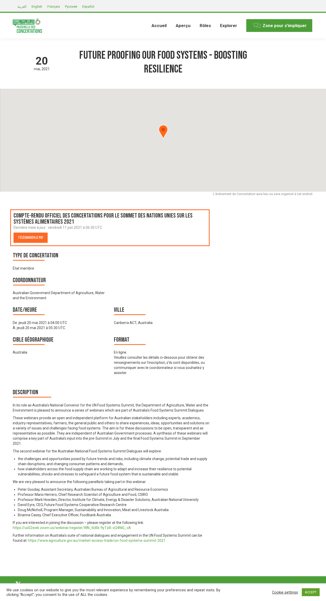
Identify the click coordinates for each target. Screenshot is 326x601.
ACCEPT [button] (311, 592)
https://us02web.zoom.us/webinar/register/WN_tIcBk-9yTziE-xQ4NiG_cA (72, 528)
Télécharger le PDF (30, 237)
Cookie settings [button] (285, 592)
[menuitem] (159, 25)
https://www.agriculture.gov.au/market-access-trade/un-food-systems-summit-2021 (97, 540)
